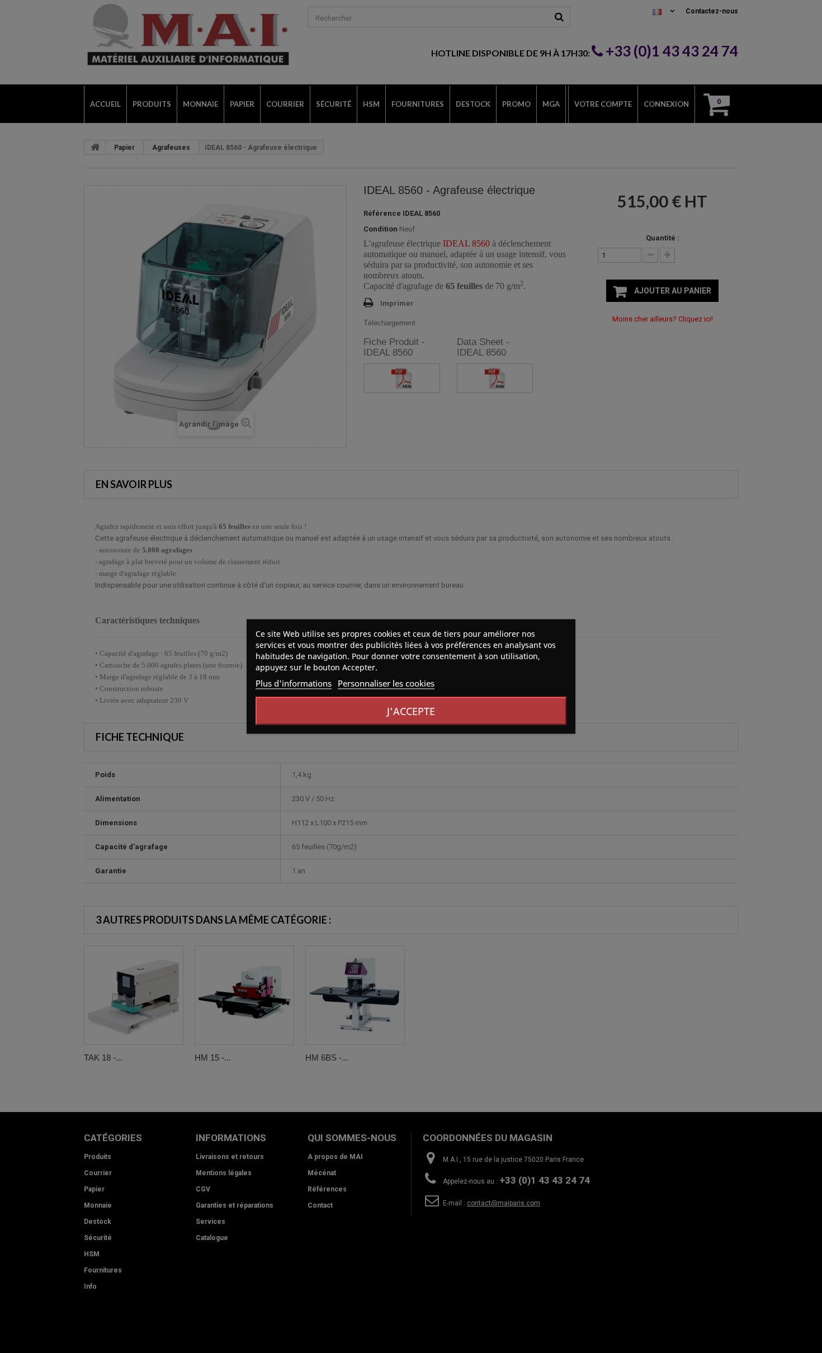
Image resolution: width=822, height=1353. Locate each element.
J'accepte (411, 711)
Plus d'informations (294, 683)
